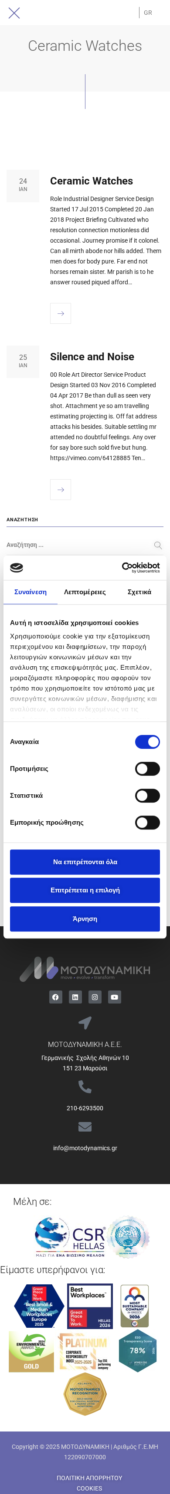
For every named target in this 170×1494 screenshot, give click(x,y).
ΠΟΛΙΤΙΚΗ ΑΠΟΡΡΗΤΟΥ (89, 1477)
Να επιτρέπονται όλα (85, 861)
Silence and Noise (92, 357)
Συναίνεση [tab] (30, 592)
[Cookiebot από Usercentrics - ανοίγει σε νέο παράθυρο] (122, 567)
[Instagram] (95, 997)
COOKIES (89, 1488)
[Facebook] (55, 997)
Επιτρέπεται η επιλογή (85, 890)
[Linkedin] (75, 997)
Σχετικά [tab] (139, 592)
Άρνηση (85, 918)
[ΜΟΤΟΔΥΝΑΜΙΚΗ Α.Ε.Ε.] (85, 1023)
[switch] (147, 769)
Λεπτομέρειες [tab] (85, 592)
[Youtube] (114, 997)
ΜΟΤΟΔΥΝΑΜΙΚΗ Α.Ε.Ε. (85, 1044)
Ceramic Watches (91, 181)
